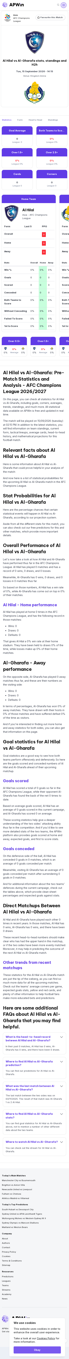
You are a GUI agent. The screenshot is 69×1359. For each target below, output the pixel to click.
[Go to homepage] (13, 5)
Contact (6, 1247)
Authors (6, 1243)
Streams (6, 1290)
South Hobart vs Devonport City (17, 1209)
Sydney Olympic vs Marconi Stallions (20, 1223)
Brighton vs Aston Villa (13, 1185)
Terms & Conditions (12, 1260)
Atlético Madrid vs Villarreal (15, 1198)
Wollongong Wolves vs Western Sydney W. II (24, 1218)
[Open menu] (63, 5)
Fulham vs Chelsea (11, 1194)
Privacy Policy (9, 1252)
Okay (37, 1349)
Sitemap (6, 1265)
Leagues (6, 1281)
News (5, 1298)
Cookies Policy (46, 1338)
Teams (5, 1285)
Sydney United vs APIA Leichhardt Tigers (22, 1214)
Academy (6, 1294)
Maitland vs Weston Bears (15, 1227)
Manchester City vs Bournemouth (18, 1180)
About (5, 1238)
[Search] (58, 5)
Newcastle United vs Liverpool (17, 1189)
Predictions (7, 1276)
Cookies (6, 1256)
